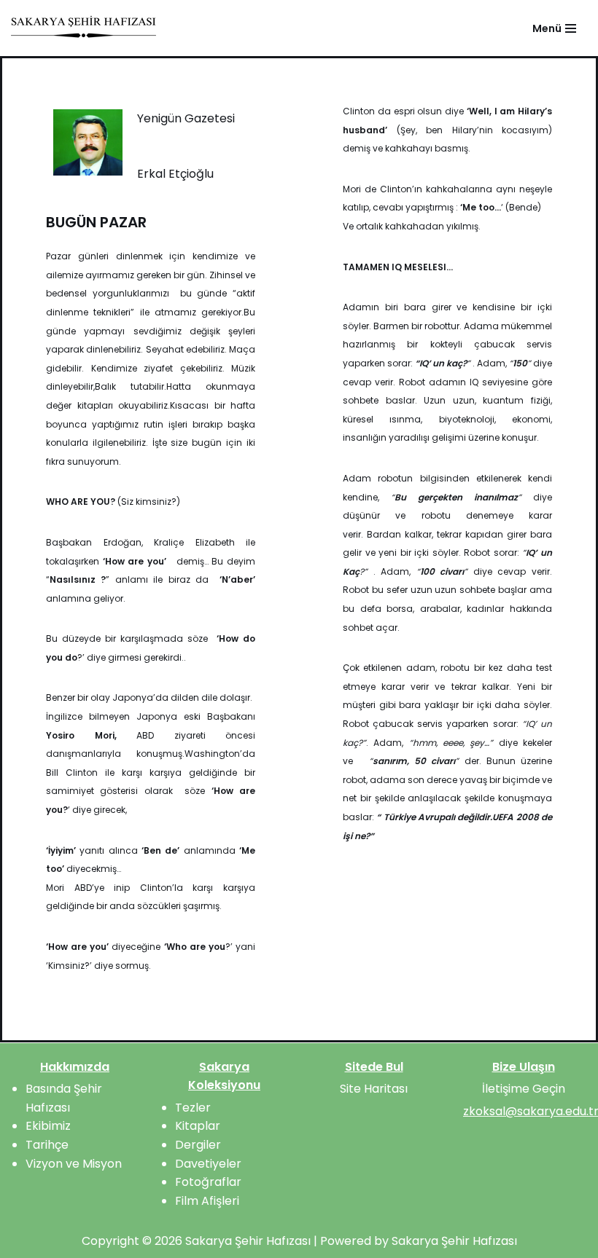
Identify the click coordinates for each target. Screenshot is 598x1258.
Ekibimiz (48, 1125)
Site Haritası (374, 1088)
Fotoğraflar (208, 1182)
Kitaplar (197, 1125)
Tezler (193, 1107)
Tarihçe (47, 1144)
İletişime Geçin (523, 1088)
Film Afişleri (207, 1200)
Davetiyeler (208, 1163)
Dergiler (198, 1144)
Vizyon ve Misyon (74, 1163)
